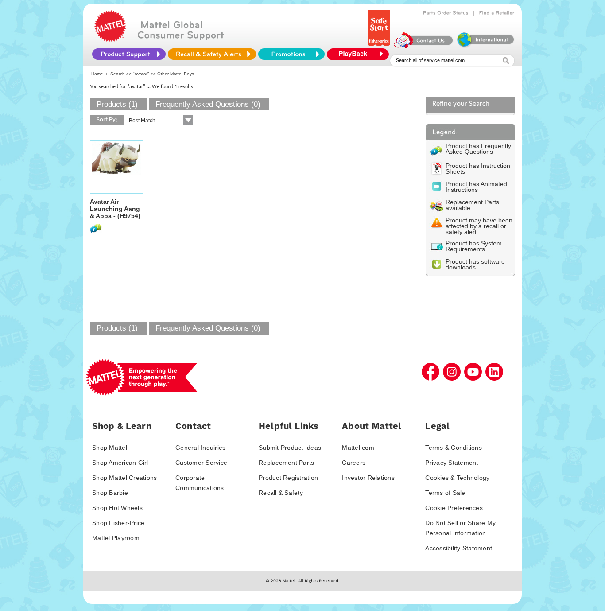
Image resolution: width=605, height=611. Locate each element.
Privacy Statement (451, 462)
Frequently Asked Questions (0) (207, 104)
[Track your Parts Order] (446, 13)
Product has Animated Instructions (476, 186)
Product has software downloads (475, 264)
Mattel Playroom (116, 537)
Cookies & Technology (457, 477)
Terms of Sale (445, 492)
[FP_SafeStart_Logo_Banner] (380, 46)
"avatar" (141, 73)
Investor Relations (368, 477)
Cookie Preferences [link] (454, 507)
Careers (353, 462)
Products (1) (117, 104)
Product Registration (288, 477)
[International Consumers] (485, 46)
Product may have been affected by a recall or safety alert (479, 226)
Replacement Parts (286, 462)
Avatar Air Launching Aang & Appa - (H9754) (115, 208)
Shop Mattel (109, 447)
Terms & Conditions (453, 447)
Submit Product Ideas (290, 447)
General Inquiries (200, 447)
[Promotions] (291, 54)
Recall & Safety (281, 492)
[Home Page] (110, 39)
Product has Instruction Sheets (478, 168)
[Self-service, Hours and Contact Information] (423, 46)
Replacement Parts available (472, 204)
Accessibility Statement (458, 548)
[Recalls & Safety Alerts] (212, 54)
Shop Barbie (110, 492)
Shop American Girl (120, 462)
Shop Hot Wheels (117, 507)
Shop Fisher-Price (118, 522)
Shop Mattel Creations (124, 477)
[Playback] (360, 54)
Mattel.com (358, 447)
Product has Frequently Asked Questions (478, 148)
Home (97, 73)
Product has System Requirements (474, 246)
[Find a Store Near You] (497, 13)
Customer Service (201, 462)
